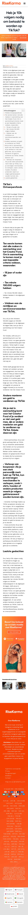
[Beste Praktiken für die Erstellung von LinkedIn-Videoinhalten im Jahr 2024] (7, 685)
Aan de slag (23, 37)
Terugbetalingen (10, 773)
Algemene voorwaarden (13, 768)
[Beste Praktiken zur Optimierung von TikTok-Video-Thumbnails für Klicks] (21, 685)
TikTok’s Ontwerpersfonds (13, 113)
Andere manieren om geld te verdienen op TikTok (13, 142)
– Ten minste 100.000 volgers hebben (12, 130)
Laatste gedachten (11, 178)
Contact (8, 778)
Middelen (8, 775)
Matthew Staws (9, 65)
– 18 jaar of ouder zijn (12, 127)
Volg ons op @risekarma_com (15, 782)
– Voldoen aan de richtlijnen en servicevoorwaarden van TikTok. (13, 136)
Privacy (7, 771)
